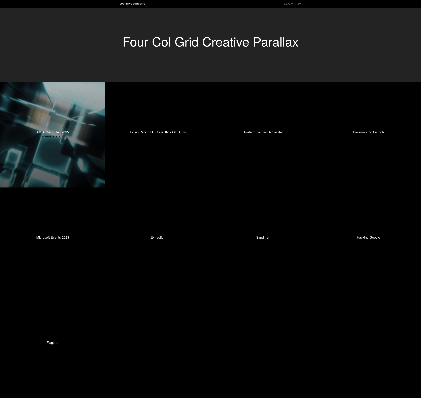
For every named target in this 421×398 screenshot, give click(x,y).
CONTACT (288, 4)
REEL (300, 4)
